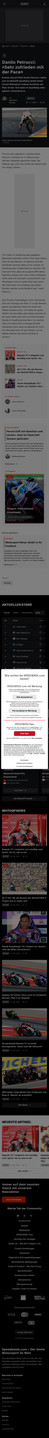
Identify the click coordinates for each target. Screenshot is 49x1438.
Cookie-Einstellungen (24, 766)
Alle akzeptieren (24, 697)
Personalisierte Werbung (24, 711)
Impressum (24, 760)
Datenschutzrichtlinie (25, 763)
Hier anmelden (37, 738)
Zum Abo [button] (24, 733)
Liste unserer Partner (37, 753)
